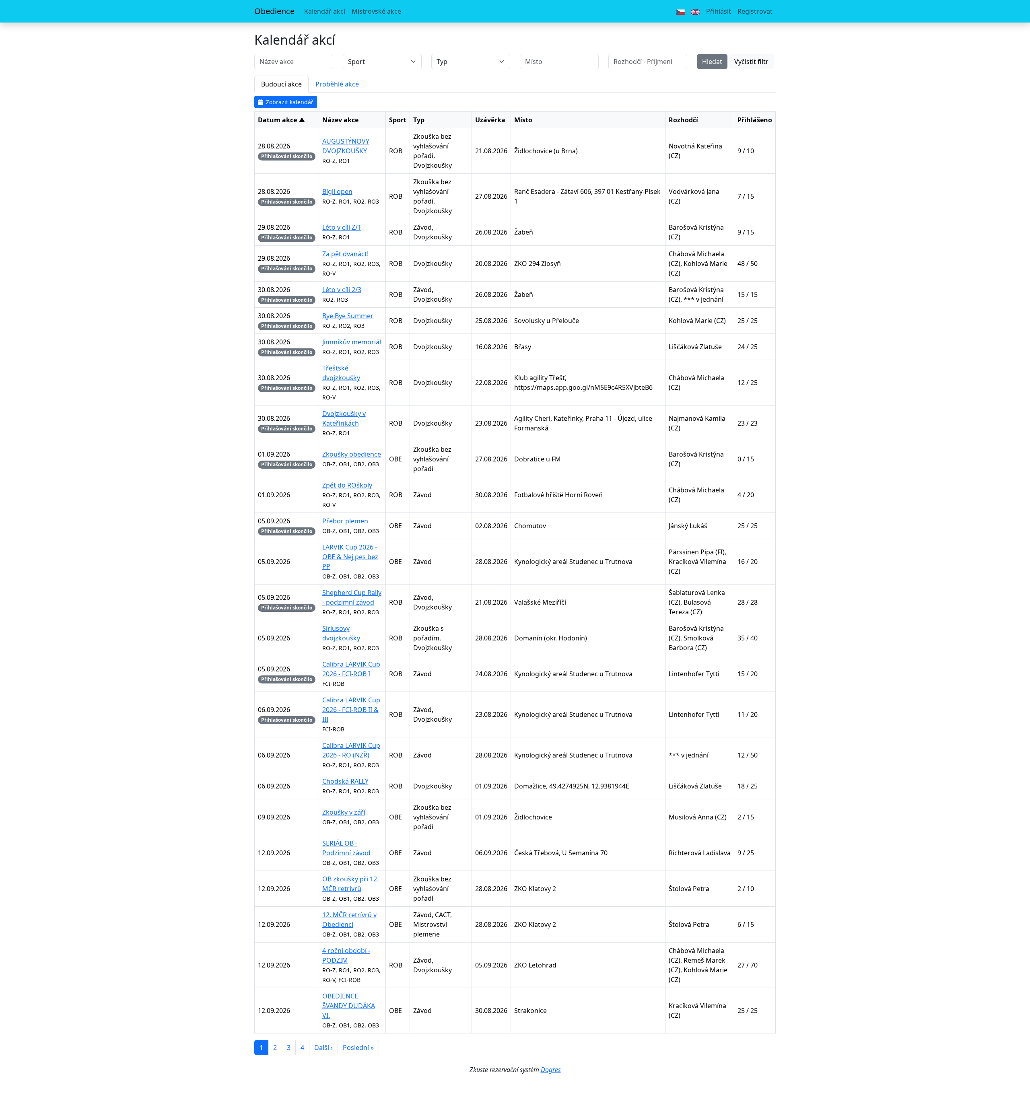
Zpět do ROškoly (347, 485)
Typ (418, 119)
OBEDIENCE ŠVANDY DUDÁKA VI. (348, 1006)
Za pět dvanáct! (345, 253)
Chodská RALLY (345, 781)
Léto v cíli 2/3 (341, 289)
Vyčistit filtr (751, 61)
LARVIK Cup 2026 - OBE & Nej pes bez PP (350, 557)
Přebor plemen (345, 521)
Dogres (551, 1069)
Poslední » (358, 1047)
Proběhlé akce (337, 84)
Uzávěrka (490, 119)
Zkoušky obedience (351, 454)
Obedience (274, 11)
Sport (397, 119)
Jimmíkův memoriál (351, 342)
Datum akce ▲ (281, 119)
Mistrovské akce (376, 11)
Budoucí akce (281, 84)
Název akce (340, 119)
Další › (323, 1047)
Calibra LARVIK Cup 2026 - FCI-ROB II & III (351, 710)
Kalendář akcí (324, 11)
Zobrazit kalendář (289, 102)
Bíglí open (337, 191)
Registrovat (754, 11)
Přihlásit (718, 11)
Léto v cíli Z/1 (341, 227)
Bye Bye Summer (347, 315)
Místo (523, 119)
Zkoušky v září (343, 812)
